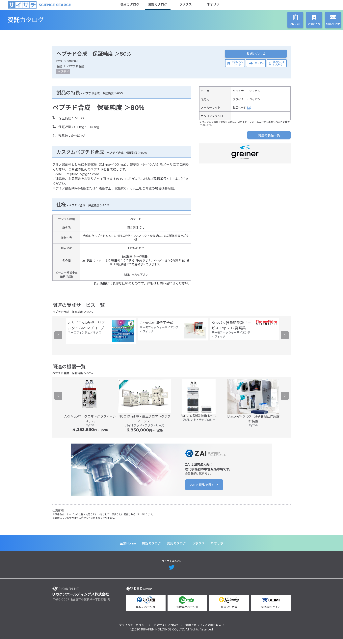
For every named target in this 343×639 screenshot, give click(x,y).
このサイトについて (166, 625)
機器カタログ (129, 4)
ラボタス (185, 4)
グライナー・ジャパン (246, 91)
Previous (58, 335)
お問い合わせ (255, 53)
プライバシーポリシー (133, 625)
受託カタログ (157, 4)
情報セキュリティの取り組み (203, 625)
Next (285, 335)
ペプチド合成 (75, 66)
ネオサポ (213, 4)
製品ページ (240, 107)
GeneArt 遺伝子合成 (156, 323)
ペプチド (63, 71)
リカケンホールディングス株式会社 (80, 591)
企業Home (128, 543)
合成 (59, 66)
